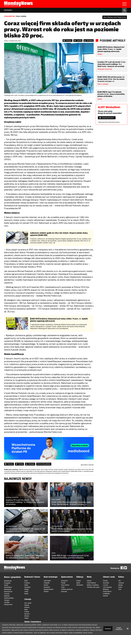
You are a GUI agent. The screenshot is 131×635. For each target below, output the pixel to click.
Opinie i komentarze (32, 621)
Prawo (63, 587)
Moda (26, 609)
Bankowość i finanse (32, 577)
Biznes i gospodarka (12, 577)
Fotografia (47, 583)
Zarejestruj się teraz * (108, 118)
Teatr (119, 589)
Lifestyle (27, 599)
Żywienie (105, 596)
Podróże (26, 611)
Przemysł (6, 594)
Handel (6, 585)
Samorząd (64, 591)
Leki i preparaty (107, 587)
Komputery (47, 587)
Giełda (26, 585)
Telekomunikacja (9, 598)
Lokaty (26, 591)
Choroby (105, 581)
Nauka (78, 583)
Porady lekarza (107, 591)
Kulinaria (26, 607)
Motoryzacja (7, 589)
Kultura (121, 577)
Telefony (46, 591)
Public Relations (91, 583)
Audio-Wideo (47, 581)
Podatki (63, 583)
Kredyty (26, 589)
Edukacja (79, 577)
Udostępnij (90, 40)
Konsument (64, 581)
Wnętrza (26, 616)
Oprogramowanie (48, 589)
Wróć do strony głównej (43, 464)
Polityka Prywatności (118, 628)
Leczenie (105, 585)
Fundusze (27, 583)
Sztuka (120, 587)
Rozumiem (108, 628)
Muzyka (120, 585)
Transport (6, 600)
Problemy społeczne (67, 589)
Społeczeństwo (9, 16)
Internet (46, 585)
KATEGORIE (8, 10)
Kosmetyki (106, 583)
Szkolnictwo (79, 585)
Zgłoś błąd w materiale (87, 465)
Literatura (121, 583)
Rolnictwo (7, 596)
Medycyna (106, 589)
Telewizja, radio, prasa (93, 587)
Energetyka (7, 583)
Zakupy (26, 618)
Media (89, 577)
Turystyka (6, 602)
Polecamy (68, 40)
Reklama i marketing (92, 585)
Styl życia (27, 614)
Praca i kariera (21, 16)
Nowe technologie (51, 577)
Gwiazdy (26, 605)
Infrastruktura (8, 587)
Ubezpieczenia (8, 604)
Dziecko (78, 581)
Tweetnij (79, 40)
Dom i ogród (27, 603)
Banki (26, 581)
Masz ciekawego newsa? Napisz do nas (114, 17)
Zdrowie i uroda (109, 577)
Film (119, 581)
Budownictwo (8, 581)
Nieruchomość (8, 591)
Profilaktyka (106, 593)
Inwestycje (27, 587)
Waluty (26, 593)
